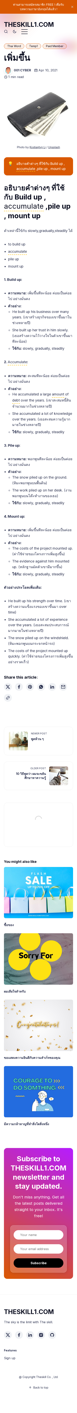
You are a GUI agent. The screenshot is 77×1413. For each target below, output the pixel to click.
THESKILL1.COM (29, 24)
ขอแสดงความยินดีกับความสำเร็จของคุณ (32, 1058)
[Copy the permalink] (8, 698)
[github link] (52, 1335)
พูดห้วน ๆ (37, 739)
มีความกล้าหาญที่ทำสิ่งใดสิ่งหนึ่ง (26, 1124)
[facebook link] (19, 1335)
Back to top (40, 1387)
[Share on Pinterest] (30, 687)
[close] (72, 7)
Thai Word (14, 46)
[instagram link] (41, 1335)
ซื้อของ (9, 925)
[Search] (6, 31)
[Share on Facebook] (19, 687)
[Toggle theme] (15, 31)
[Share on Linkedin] (52, 687)
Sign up (9, 1358)
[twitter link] (8, 1335)
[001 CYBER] (8, 70)
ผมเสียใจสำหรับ (15, 991)
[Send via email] (63, 687)
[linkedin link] (30, 1335)
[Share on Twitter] (8, 687)
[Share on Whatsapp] (41, 687)
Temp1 (33, 46)
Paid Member (54, 46)
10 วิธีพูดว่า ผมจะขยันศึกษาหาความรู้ (31, 776)
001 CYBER (22, 70)
